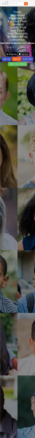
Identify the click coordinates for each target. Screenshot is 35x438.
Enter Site (27, 59)
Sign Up (6, 59)
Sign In (16, 59)
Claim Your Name (17, 64)
